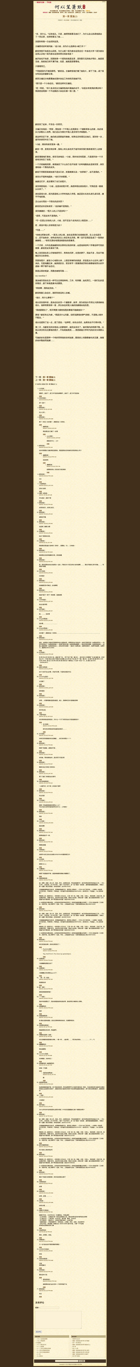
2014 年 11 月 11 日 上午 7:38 (46, 678)
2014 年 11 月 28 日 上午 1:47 (46, 687)
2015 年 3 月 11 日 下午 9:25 (45, 1046)
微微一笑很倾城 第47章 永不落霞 (80, 1340)
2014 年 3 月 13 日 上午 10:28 (46, 418)
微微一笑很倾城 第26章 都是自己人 (81, 1344)
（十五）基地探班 (40, 1340)
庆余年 (95, 12)
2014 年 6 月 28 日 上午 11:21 (46, 485)
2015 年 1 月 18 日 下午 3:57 (45, 910)
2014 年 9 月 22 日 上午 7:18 (45, 601)
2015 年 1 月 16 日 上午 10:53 (46, 822)
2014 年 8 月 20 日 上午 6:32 (45, 572)
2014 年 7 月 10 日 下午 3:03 (45, 504)
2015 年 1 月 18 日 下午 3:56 (45, 880)
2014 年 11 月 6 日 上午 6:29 (45, 668)
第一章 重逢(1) (49, 380)
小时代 (83, 12)
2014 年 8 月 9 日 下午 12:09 (45, 552)
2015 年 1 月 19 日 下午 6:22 (45, 941)
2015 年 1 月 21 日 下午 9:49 (45, 988)
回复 (40, 396)
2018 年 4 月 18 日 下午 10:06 (46, 1260)
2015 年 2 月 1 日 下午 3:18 (45, 1027)
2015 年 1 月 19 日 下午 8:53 (45, 960)
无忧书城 (79, 1364)
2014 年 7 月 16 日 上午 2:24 (45, 514)
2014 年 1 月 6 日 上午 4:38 (45, 409)
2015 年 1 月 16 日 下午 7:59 (45, 841)
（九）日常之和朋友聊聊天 (43, 1352)
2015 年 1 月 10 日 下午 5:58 (45, 754)
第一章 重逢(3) (49, 377)
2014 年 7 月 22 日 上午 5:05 (45, 523)
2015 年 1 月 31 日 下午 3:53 (45, 1017)
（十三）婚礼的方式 (41, 1344)
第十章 (74, 1346)
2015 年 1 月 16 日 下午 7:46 (45, 832)
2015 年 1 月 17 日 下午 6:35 (45, 860)
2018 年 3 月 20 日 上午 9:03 (45, 1250)
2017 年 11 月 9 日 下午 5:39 (45, 1241)
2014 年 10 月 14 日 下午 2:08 (46, 654)
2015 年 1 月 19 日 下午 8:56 (45, 969)
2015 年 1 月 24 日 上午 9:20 (53, 437)
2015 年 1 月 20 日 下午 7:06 (45, 979)
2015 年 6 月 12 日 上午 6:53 (45, 1106)
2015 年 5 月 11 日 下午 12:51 (46, 1084)
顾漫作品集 (40, 2)
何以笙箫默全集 (54, 11)
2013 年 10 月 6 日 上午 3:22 (45, 399)
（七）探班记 (39, 1356)
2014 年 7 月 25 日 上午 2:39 (49, 428)
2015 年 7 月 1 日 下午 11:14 (45, 1116)
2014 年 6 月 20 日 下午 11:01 (46, 475)
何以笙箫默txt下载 (79, 11)
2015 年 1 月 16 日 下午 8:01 (45, 851)
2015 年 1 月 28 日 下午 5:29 (45, 998)
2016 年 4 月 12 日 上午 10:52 (46, 1193)
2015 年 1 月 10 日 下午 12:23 (46, 735)
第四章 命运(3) (76, 1339)
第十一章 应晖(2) (76, 1342)
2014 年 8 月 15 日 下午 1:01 (45, 561)
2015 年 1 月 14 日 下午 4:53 (45, 813)
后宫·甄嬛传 (89, 12)
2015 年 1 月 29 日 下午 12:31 (46, 1007)
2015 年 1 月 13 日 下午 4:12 (45, 783)
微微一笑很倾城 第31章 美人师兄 (80, 1350)
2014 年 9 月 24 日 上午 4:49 (45, 620)
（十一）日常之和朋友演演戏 (43, 1348)
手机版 (49, 2)
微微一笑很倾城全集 (54, 12)
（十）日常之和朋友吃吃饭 (43, 1350)
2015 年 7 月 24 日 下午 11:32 (50, 950)
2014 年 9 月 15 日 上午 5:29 (45, 582)
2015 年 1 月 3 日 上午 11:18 (45, 716)
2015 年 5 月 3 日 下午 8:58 (45, 1055)
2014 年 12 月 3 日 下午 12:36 (46, 697)
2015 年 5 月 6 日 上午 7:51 (49, 1074)
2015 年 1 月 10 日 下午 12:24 (50, 725)
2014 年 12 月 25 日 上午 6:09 (46, 706)
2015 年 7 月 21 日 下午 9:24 (45, 1156)
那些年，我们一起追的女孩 (67, 12)
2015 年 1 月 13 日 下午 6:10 (45, 792)
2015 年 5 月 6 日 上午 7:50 (45, 1065)
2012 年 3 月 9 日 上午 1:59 (45, 390)
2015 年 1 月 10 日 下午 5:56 (45, 745)
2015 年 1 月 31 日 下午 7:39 (53, 466)
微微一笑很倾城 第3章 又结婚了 (80, 1354)
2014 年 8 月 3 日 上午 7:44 (45, 542)
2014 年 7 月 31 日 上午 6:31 (45, 533)
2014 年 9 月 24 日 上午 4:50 (45, 630)
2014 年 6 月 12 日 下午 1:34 (45, 447)
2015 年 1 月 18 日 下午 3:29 (45, 870)
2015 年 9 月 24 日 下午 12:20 (46, 1174)
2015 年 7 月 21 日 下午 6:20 (45, 1146)
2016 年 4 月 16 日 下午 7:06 (45, 1212)
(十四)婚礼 (38, 1342)
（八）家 (38, 1354)
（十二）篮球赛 (40, 1346)
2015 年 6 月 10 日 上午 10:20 (46, 1097)
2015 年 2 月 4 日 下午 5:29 (45, 1036)
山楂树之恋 (78, 12)
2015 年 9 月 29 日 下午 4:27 (45, 1183)
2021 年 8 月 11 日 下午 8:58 (45, 1290)
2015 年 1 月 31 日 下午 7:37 (49, 456)
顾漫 (73, 11)
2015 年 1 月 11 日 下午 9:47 (45, 764)
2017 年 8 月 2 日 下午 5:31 (45, 1231)
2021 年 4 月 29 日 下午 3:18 (49, 1281)
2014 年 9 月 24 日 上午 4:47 (45, 610)
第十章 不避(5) (76, 1356)
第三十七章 (75, 1348)
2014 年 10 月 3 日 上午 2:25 (45, 639)
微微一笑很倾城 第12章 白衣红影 (80, 1352)
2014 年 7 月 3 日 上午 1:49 (45, 495)
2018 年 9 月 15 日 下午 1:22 (45, 1271)
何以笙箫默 (66, 20)
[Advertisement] (70, 26)
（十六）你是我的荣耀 (41, 1339)
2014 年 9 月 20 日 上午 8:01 (45, 591)
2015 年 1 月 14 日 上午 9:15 (45, 802)
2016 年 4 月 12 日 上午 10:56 (46, 1202)
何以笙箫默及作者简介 (64, 11)
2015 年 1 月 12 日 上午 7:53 (45, 773)
